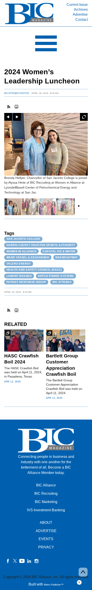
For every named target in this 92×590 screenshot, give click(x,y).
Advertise (80, 14)
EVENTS (46, 539)
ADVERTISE (46, 531)
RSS (9, 106)
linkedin (29, 561)
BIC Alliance (46, 485)
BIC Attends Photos (16, 93)
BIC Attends (62, 282)
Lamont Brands (19, 276)
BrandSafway (66, 257)
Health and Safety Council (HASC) (34, 269)
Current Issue (77, 4)
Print (16, 106)
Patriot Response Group (26, 282)
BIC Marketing (46, 502)
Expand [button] (84, 117)
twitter (15, 561)
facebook (7, 561)
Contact (81, 19)
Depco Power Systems (56, 276)
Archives (81, 9)
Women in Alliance (21, 251)
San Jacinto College (23, 238)
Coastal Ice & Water (59, 251)
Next (17, 117)
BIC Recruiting (46, 493)
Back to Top (83, 572)
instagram (36, 561)
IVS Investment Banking (46, 510)
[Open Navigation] (46, 44)
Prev (8, 117)
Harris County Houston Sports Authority (40, 245)
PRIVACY (46, 547)
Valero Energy (18, 263)
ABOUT (46, 522)
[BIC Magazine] (29, 24)
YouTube (22, 561)
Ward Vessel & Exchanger (27, 257)
